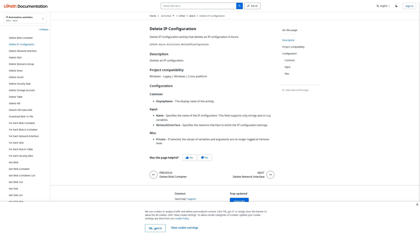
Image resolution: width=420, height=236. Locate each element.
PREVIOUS (165, 173)
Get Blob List (16, 182)
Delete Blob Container (21, 37)
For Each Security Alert (21, 155)
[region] (210, 219)
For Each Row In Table (21, 149)
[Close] (417, 205)
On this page (289, 30)
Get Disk (13, 188)
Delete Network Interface (23, 51)
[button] (26, 44)
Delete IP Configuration (212, 16)
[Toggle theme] (396, 6)
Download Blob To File (21, 116)
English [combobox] (381, 6)
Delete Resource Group (21, 64)
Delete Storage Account (22, 90)
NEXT (261, 173)
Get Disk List (16, 195)
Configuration (161, 86)
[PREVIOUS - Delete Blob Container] (154, 175)
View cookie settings (184, 228)
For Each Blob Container (22, 123)
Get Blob (13, 162)
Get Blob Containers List (22, 175)
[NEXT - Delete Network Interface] (270, 175)
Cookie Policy (182, 218)
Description (159, 54)
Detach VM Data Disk (20, 110)
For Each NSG (16, 142)
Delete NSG (15, 57)
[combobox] (199, 6)
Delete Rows (16, 70)
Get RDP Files (16, 201)
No (204, 157)
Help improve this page (297, 90)
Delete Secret (16, 77)
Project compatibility (167, 70)
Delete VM (14, 103)
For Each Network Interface (24, 136)
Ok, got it (155, 228)
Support (191, 199)
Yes (189, 157)
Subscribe (239, 201)
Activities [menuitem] (166, 16)
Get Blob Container (19, 169)
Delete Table (15, 96)
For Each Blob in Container (23, 129)
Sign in (409, 6)
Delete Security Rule (20, 83)
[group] (181, 157)
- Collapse (43, 29)
